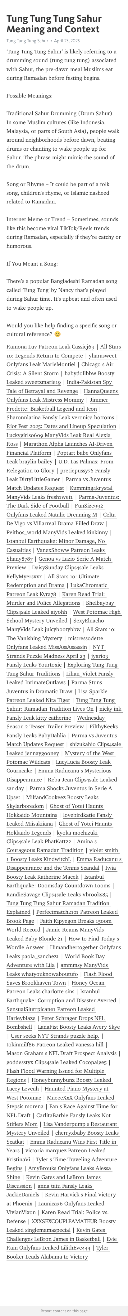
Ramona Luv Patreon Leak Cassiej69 (50, 346)
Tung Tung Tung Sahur (27, 40)
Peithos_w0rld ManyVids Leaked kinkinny (57, 532)
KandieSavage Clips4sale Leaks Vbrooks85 (57, 894)
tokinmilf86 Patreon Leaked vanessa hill (55, 1044)
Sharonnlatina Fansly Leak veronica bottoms (60, 417)
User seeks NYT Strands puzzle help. (55, 1035)
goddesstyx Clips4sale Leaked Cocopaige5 (57, 1062)
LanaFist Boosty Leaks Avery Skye (79, 1026)
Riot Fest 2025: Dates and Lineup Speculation (61, 426)
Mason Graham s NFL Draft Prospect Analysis (62, 1053)
